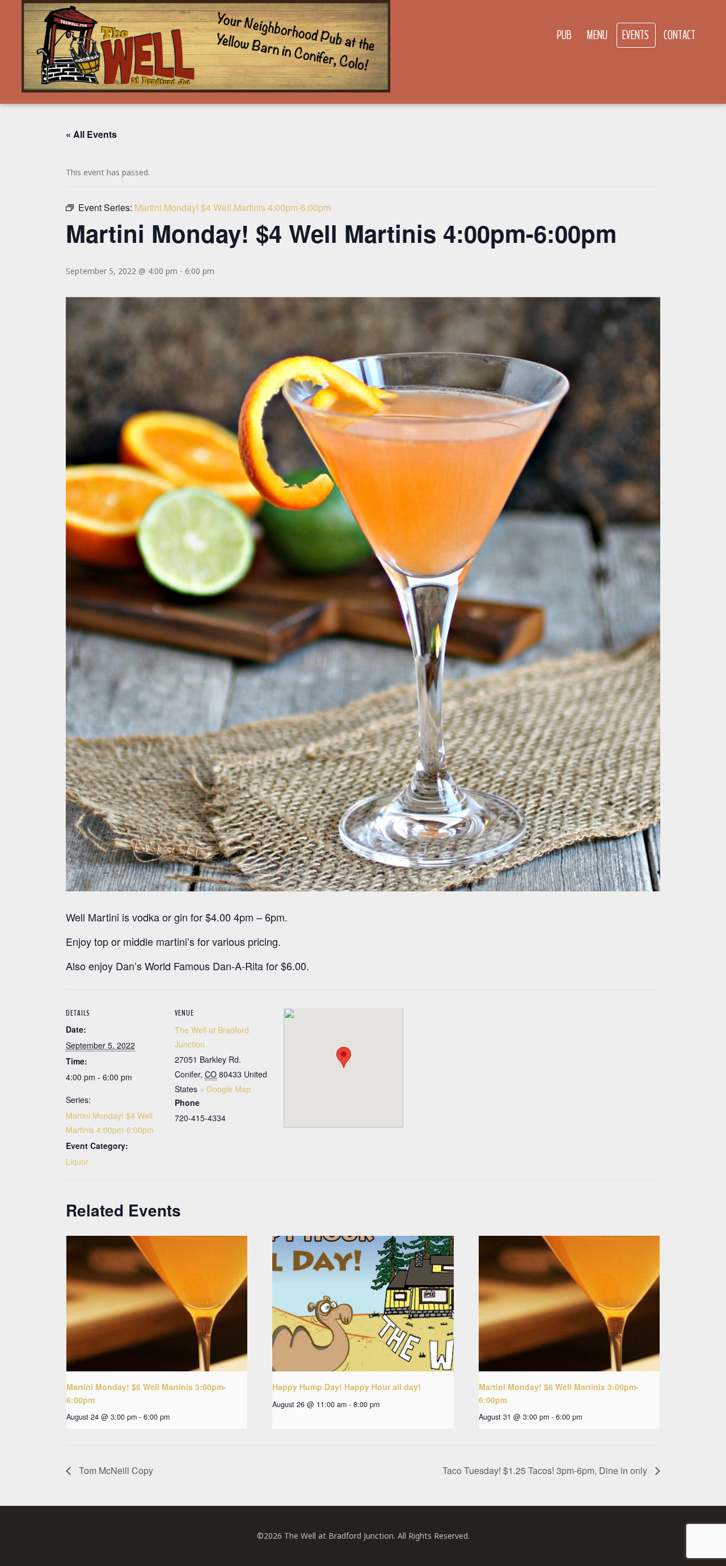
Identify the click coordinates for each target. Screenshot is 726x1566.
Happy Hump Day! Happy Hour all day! (346, 1386)
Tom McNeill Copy (115, 1470)
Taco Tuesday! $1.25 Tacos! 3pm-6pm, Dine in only (545, 1470)
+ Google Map (225, 1088)
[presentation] (156, 1304)
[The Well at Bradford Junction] (206, 52)
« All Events (91, 134)
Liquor (77, 1161)
